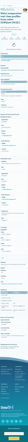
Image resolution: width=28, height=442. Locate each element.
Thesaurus (3, 105)
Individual (3, 161)
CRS (2, 281)
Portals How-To (5, 393)
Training (3, 389)
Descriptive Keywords (6, 89)
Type (2, 99)
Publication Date (5, 73)
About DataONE (19, 387)
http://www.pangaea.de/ (9, 145)
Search (4, 5)
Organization (4, 119)
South (2, 243)
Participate (18, 369)
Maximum (3, 276)
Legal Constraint (5, 320)
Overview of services (6, 369)
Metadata (9, 5)
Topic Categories (5, 79)
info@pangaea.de (7, 135)
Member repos (19, 371)
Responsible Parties (6, 158)
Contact (17, 391)
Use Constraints (5, 328)
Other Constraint (5, 333)
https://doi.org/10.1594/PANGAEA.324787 (12, 70)
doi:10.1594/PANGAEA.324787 (8, 10)
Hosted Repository (6, 373)
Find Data (6, 398)
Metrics (17, 389)
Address (3, 131)
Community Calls (20, 379)
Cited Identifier (5, 68)
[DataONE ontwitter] (3, 421)
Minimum (3, 270)
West (2, 249)
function (4, 149)
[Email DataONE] (12, 421)
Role (2, 125)
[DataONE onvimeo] (7, 421)
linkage (3, 143)
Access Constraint (6, 322)
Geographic (4, 229)
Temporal (3, 262)
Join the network (20, 373)
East (2, 237)
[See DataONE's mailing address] (20, 421)
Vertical (3, 268)
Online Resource (5, 141)
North (2, 232)
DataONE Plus (5, 371)
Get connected (14, 438)
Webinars (3, 391)
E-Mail (3, 133)
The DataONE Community (19, 376)
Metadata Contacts (6, 117)
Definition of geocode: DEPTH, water (11, 284)
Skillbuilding (4, 387)
